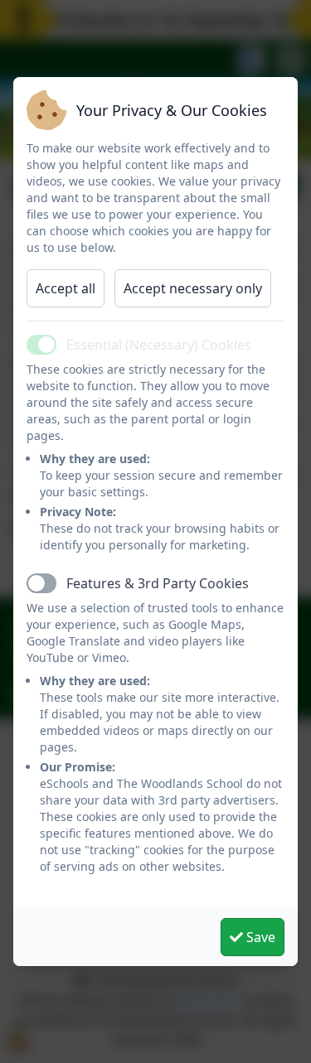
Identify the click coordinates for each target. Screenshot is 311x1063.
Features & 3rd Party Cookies (157, 583)
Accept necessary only (193, 288)
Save (259, 937)
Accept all (65, 288)
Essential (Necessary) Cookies (158, 345)
